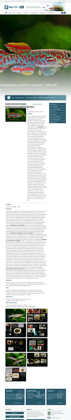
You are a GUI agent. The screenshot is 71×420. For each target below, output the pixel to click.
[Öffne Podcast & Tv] (46, 13)
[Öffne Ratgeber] (21, 13)
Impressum (23, 1)
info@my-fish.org (55, 417)
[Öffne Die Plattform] (54, 13)
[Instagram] (61, 1)
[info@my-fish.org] (49, 417)
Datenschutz (19, 1)
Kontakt (6, 1)
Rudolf (39, 104)
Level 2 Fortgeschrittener (31, 97)
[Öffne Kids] (15, 13)
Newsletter (13, 1)
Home (13, 97)
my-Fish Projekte (20, 97)
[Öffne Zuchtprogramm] (37, 13)
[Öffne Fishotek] (28, 13)
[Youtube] (64, 1)
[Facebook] (59, 1)
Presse (10, 1)
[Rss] (66, 1)
